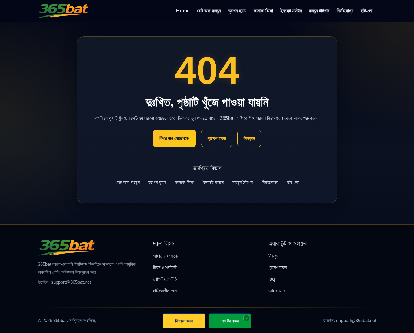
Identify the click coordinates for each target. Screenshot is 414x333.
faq (271, 279)
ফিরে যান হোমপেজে (174, 138)
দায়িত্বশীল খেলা (165, 290)
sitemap (276, 290)
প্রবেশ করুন (216, 138)
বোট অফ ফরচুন (209, 10)
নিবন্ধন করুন (184, 321)
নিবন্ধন (249, 138)
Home (183, 10)
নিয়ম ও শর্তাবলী (165, 267)
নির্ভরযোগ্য (345, 10)
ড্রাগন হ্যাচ (237, 10)
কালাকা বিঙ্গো (263, 10)
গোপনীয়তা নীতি (165, 279)
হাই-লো (366, 10)
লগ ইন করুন (230, 321)
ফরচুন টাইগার (319, 10)
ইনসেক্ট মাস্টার (291, 10)
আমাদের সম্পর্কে (165, 256)
